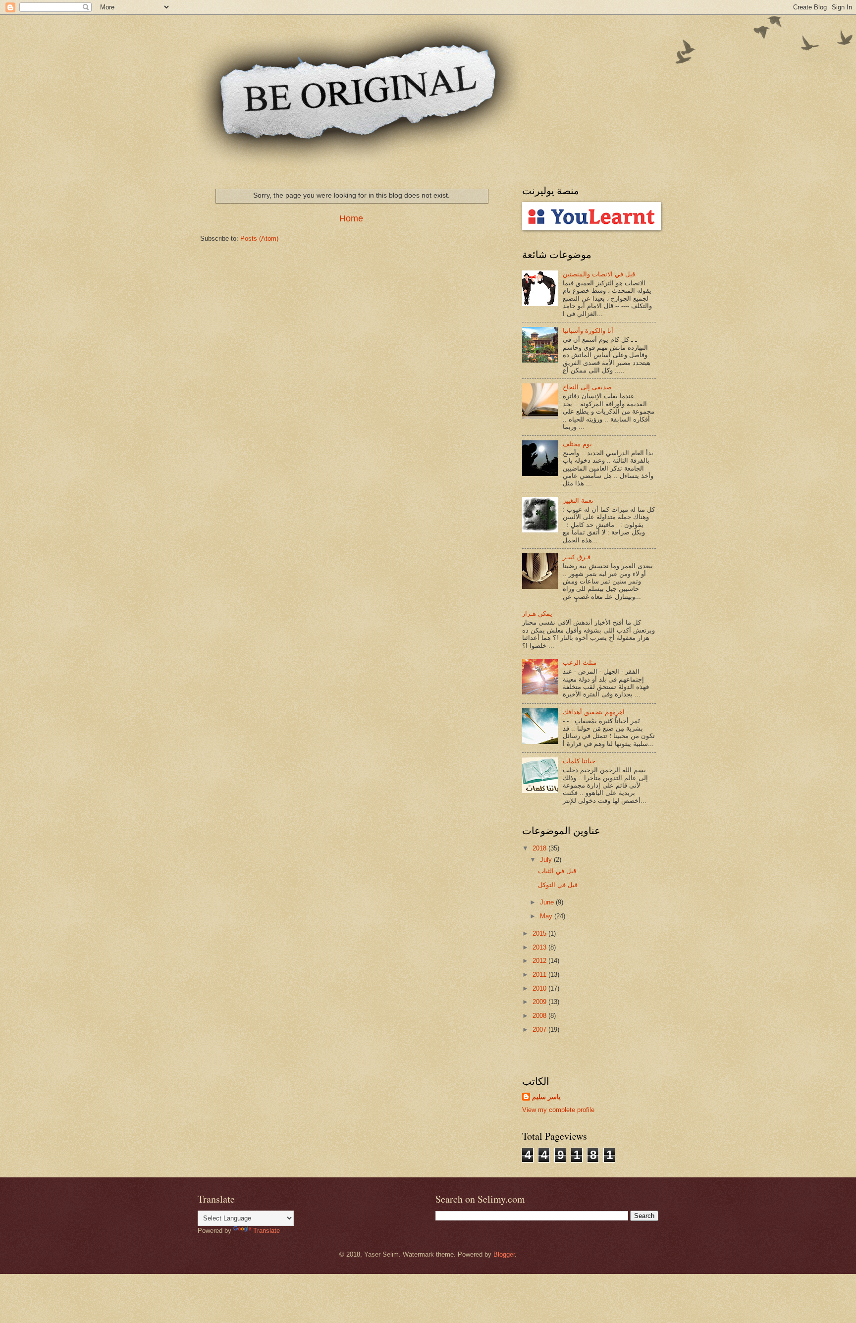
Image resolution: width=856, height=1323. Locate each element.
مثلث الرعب (579, 662)
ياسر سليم (546, 1097)
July (547, 859)
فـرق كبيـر (576, 557)
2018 (540, 848)
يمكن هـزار (537, 613)
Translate (266, 1230)
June (548, 902)
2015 (540, 933)
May (547, 916)
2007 (540, 1029)
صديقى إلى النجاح (587, 387)
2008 (540, 1015)
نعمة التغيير (578, 500)
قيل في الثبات (557, 871)
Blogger (504, 1254)
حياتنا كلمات (579, 761)
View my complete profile (558, 1109)
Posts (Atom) (259, 238)
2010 (540, 988)
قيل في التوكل (558, 885)
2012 (540, 960)
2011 (540, 974)
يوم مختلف (577, 444)
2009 (540, 1001)
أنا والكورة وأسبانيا (588, 330)
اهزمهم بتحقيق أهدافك (594, 712)
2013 (540, 947)
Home (351, 218)
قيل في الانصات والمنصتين (599, 274)
